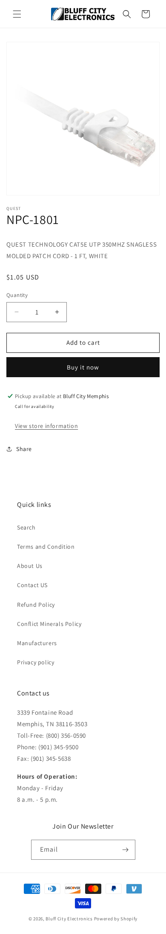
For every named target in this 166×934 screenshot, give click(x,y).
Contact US (32, 585)
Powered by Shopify (116, 919)
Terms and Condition (45, 546)
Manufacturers (37, 643)
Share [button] (24, 449)
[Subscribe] (125, 850)
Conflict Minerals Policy (49, 624)
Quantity (17, 295)
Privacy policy (35, 662)
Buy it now (83, 367)
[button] (17, 14)
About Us (30, 566)
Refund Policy (36, 604)
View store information (46, 426)
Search (26, 527)
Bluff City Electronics (70, 919)
